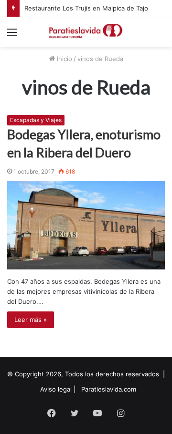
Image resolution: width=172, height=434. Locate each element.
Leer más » (30, 319)
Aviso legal (56, 389)
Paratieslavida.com (108, 389)
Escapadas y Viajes (36, 120)
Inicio (63, 58)
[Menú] (12, 35)
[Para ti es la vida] (86, 32)
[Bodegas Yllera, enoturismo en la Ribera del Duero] (86, 225)
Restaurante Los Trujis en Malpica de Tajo (86, 8)
